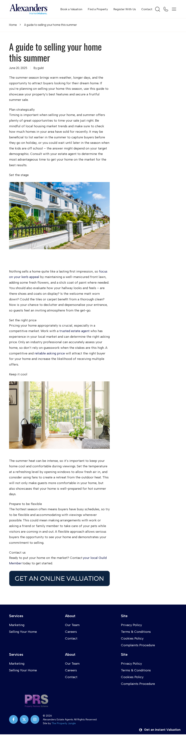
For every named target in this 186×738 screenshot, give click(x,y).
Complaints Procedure (138, 645)
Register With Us (124, 9)
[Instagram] (35, 719)
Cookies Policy (132, 638)
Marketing (16, 625)
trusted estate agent (74, 331)
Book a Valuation (71, 9)
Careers (71, 632)
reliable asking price (50, 353)
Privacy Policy (131, 625)
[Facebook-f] (13, 719)
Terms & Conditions (136, 632)
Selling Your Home (23, 632)
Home (13, 25)
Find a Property (98, 9)
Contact (146, 9)
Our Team (72, 625)
